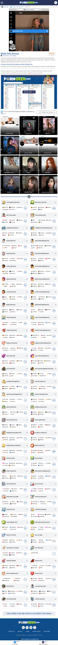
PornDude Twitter (9, 133)
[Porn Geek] (28, 2)
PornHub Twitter (47, 153)
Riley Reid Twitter (28, 192)
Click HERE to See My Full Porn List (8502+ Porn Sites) (29, 613)
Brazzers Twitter (28, 153)
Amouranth (47, 172)
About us (20, 631)
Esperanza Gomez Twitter (47, 192)
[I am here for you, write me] (27, 627)
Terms (27, 631)
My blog (35, 627)
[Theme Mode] (23, 627)
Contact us (11, 631)
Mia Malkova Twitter (9, 172)
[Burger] (2, 3)
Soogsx (28, 172)
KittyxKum (9, 192)
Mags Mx (47, 133)
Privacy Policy (36, 631)
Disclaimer (47, 631)
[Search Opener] (55, 2)
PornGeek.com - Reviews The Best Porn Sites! (31, 635)
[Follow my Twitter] (30, 627)
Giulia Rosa (28, 133)
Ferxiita (9, 153)
